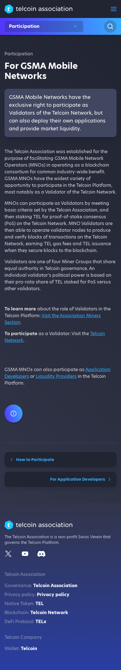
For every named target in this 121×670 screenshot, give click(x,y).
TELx (40, 621)
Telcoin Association (55, 585)
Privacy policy (53, 594)
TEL (39, 603)
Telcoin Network (49, 612)
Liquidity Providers (56, 376)
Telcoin (29, 648)
